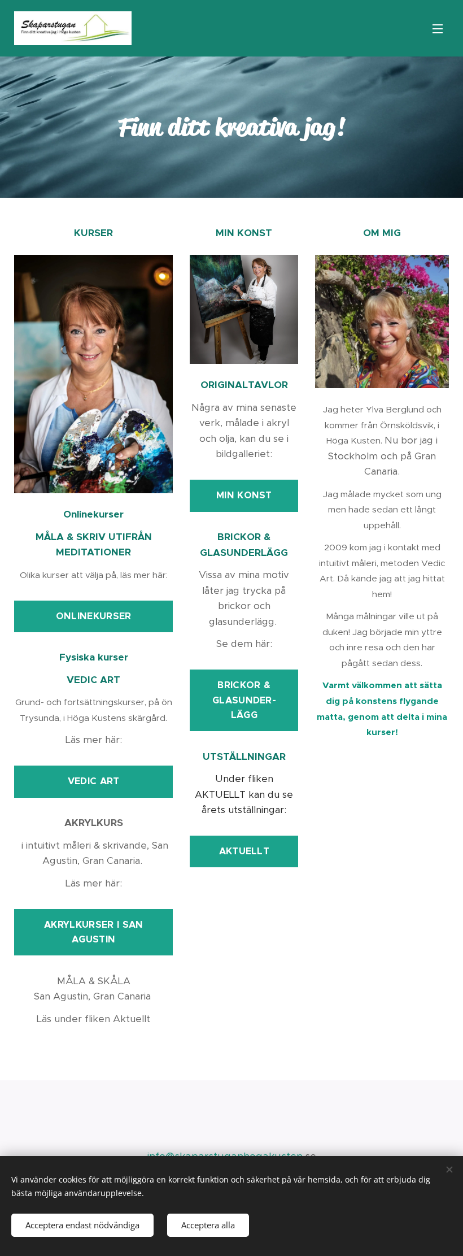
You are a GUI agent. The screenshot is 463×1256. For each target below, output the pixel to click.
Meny (437, 28)
